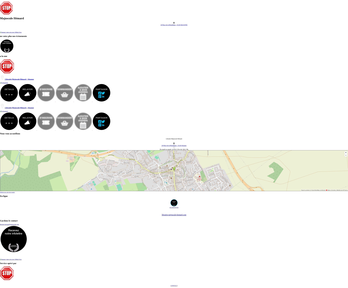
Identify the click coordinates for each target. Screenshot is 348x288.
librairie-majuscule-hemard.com (174, 215)
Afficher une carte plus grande (7, 192)
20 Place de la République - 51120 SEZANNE (174, 25)
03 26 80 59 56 (174, 207)
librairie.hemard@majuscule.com (9, 224)
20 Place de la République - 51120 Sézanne (174, 145)
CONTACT (174, 285)
